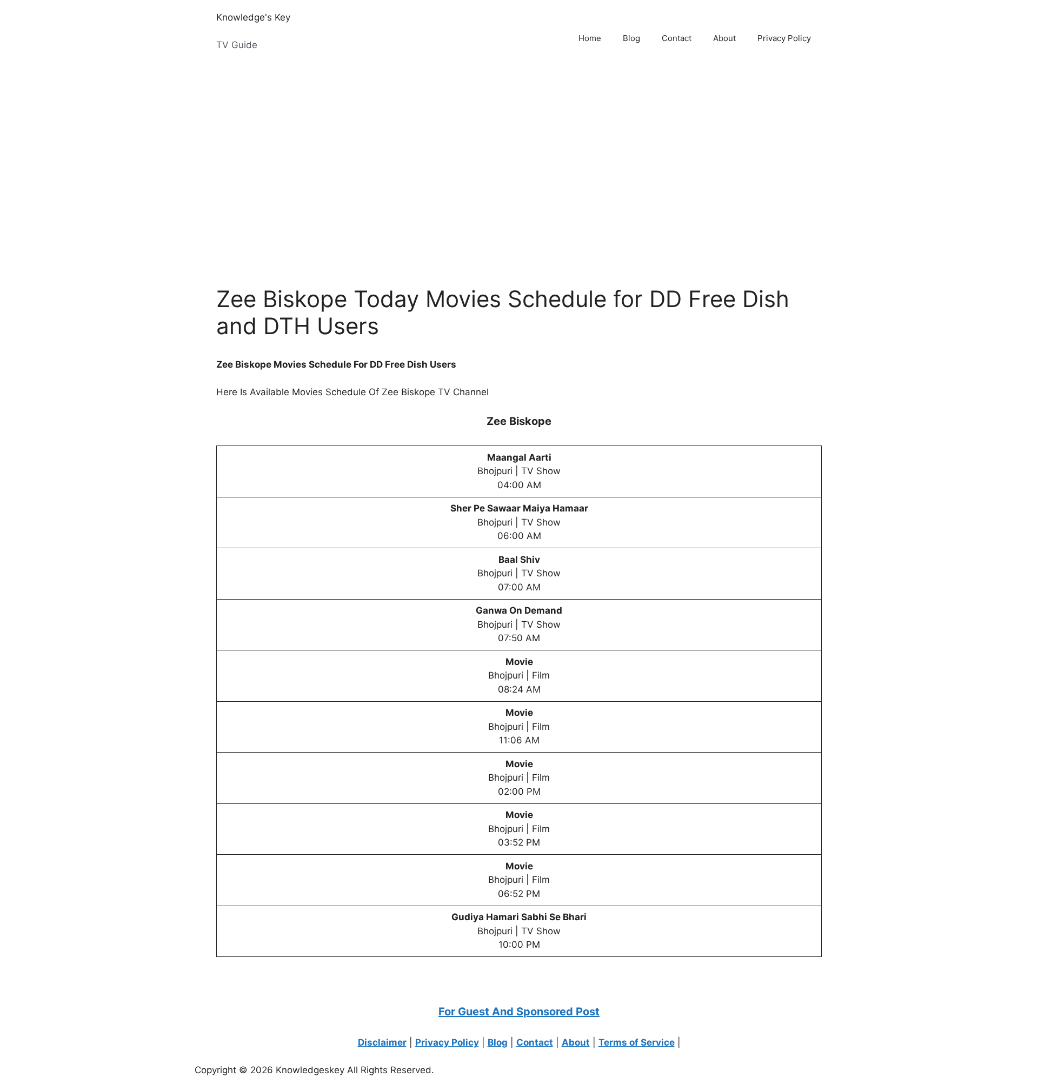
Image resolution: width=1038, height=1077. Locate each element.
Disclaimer (382, 1042)
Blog (631, 38)
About (724, 38)
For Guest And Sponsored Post (519, 1011)
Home (589, 38)
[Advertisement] (324, 163)
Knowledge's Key (253, 17)
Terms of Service (636, 1042)
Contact (676, 38)
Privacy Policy (784, 38)
